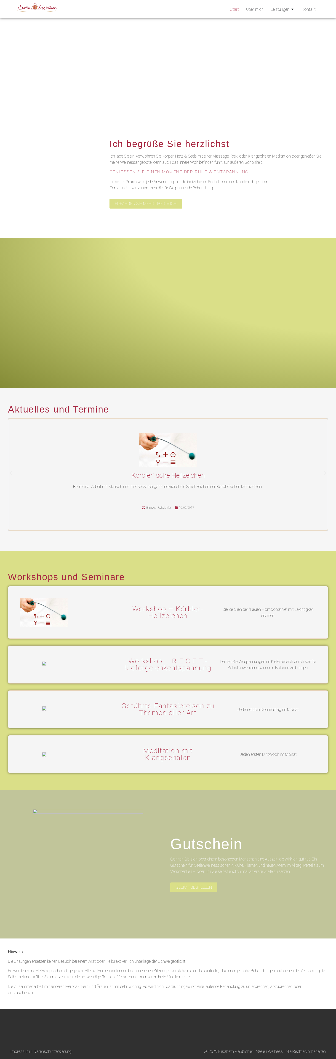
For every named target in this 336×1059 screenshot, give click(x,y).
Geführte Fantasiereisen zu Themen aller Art (168, 709)
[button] (11, 473)
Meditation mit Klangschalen (168, 754)
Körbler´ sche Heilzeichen (168, 475)
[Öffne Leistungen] (292, 9)
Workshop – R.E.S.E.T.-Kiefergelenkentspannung (168, 664)
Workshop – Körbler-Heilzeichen (168, 612)
